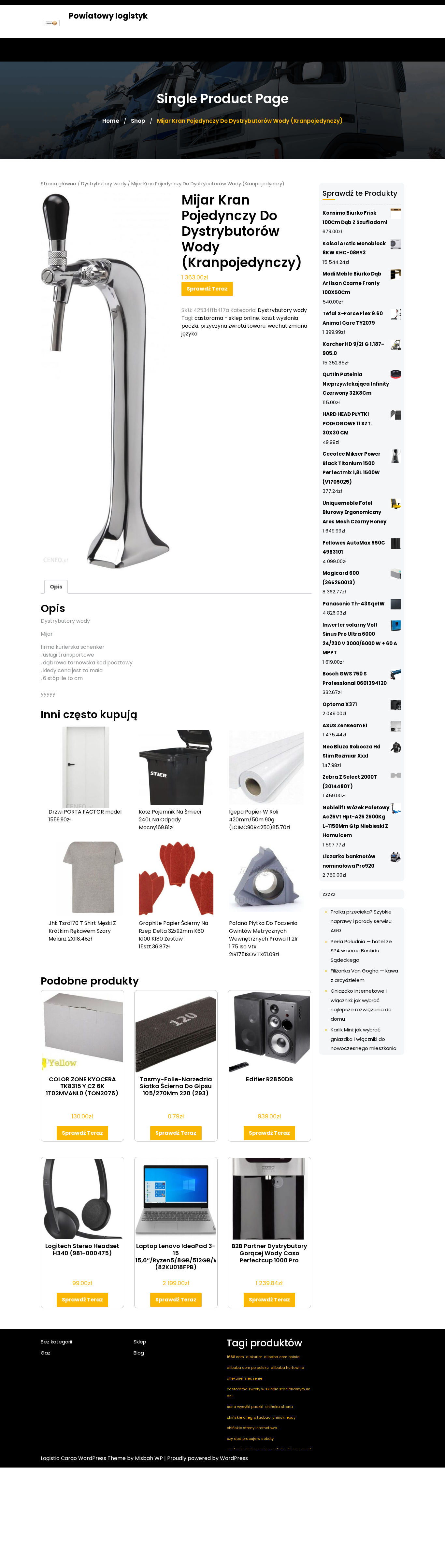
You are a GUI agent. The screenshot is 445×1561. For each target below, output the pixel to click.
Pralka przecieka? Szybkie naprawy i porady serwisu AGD (361, 921)
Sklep (140, 1341)
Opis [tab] (56, 586)
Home (110, 121)
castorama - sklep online (226, 318)
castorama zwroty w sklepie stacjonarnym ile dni (268, 1392)
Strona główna (58, 183)
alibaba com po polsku (248, 1367)
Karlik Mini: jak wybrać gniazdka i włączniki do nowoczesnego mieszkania (363, 1039)
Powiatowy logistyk (108, 15)
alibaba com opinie (281, 1356)
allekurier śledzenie (244, 1378)
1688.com (235, 1356)
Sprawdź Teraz (207, 288)
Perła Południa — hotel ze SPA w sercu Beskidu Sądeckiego (361, 950)
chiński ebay (283, 1417)
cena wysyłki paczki (245, 1406)
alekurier (254, 1356)
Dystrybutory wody (103, 183)
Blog (139, 1352)
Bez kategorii (56, 1341)
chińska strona (279, 1406)
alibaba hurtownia (287, 1367)
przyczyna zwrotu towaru (233, 326)
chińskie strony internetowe (252, 1427)
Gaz (45, 1352)
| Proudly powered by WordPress (206, 1458)
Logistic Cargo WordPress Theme (83, 1458)
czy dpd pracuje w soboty (250, 1438)
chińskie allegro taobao (248, 1417)
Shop (138, 121)
